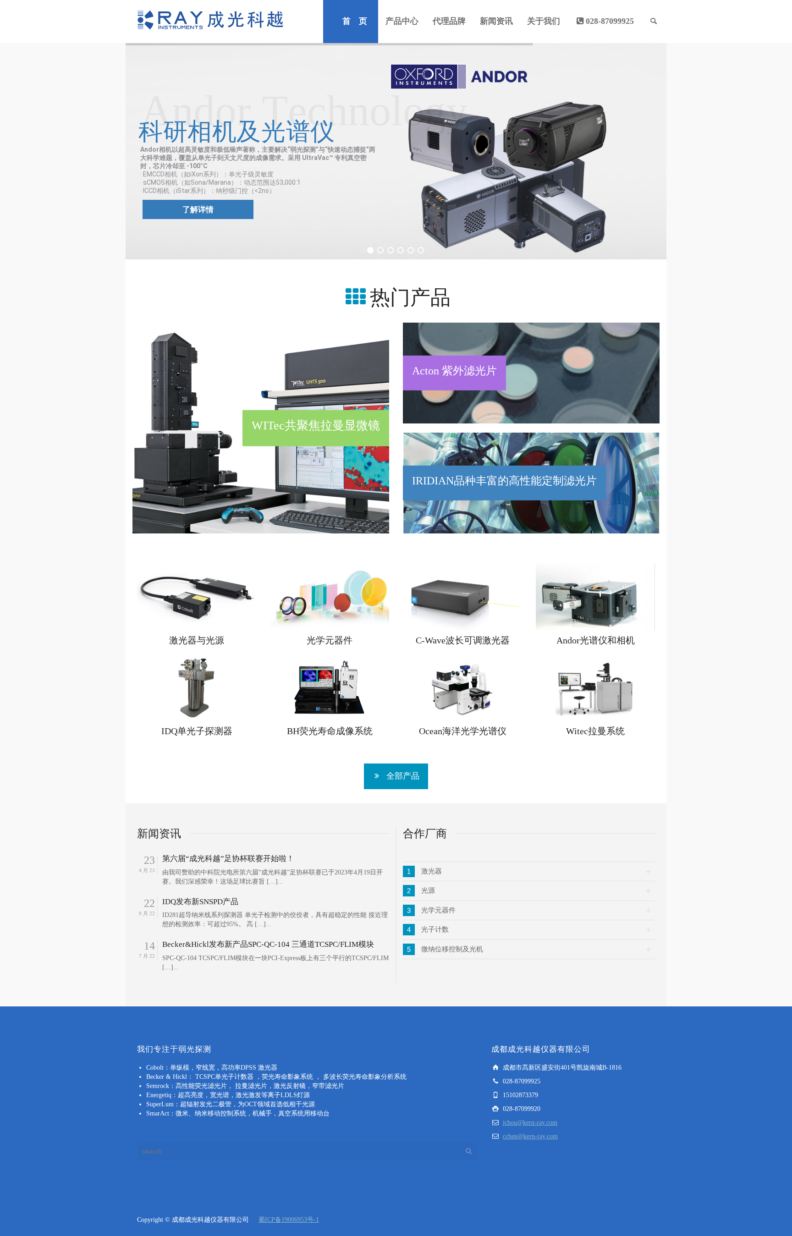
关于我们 (543, 21)
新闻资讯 (496, 21)
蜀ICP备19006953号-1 (288, 1219)
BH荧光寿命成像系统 (330, 731)
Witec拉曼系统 (595, 731)
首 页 (354, 21)
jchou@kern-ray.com (530, 1122)
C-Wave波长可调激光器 (463, 640)
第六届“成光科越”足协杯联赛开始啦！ (228, 859)
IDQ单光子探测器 (196, 731)
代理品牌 (449, 21)
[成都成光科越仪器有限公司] (210, 20)
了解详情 (198, 209)
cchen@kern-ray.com (530, 1136)
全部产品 (402, 775)
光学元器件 (329, 640)
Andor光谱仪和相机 (595, 640)
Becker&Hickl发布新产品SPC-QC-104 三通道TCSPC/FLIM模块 (268, 944)
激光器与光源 (196, 640)
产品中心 (401, 21)
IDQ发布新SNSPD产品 (200, 902)
